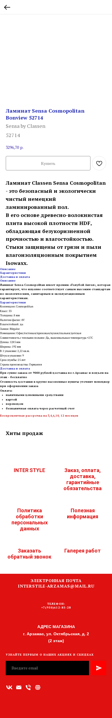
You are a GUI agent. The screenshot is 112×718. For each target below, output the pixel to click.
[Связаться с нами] (37, 687)
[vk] (9, 687)
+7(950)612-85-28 (56, 607)
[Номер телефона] (28, 687)
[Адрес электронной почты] (18, 687)
